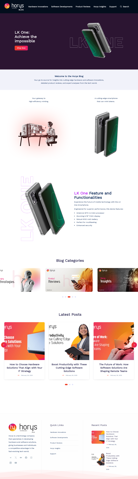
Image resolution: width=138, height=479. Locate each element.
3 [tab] (72, 384)
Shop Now (21, 48)
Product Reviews (83, 7)
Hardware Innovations (38, 7)
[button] (62, 297)
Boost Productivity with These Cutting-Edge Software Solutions (112, 458)
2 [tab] (69, 384)
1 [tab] (66, 384)
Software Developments (61, 7)
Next (134, 345)
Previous (3, 345)
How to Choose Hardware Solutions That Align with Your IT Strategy (112, 436)
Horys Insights (100, 7)
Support (113, 7)
